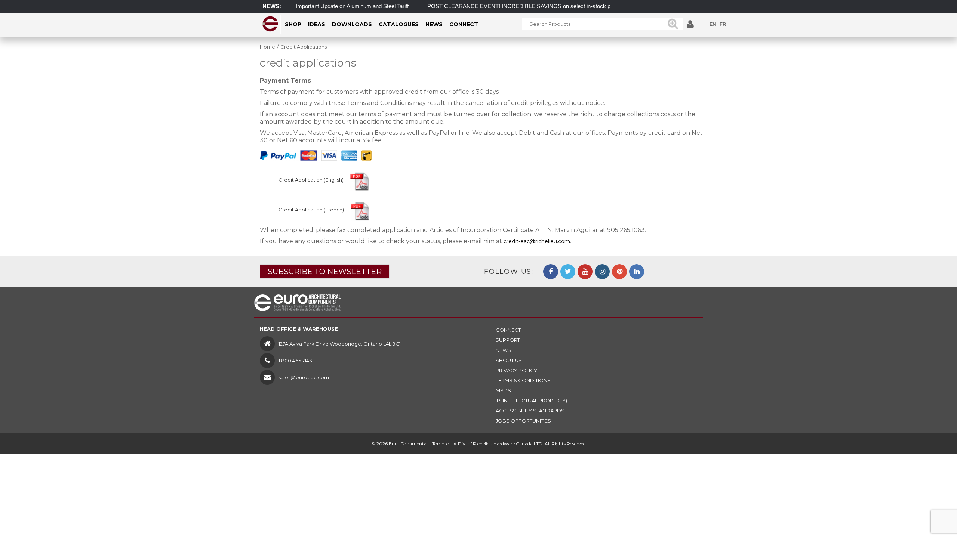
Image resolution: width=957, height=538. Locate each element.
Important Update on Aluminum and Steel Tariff (342, 6)
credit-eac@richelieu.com (537, 241)
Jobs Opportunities (523, 421)
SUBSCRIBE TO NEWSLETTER (325, 271)
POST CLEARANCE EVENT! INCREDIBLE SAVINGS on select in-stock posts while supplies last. (537, 6)
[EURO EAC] (270, 24)
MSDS (503, 390)
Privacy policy (516, 370)
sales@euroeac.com (304, 377)
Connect (508, 330)
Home (267, 47)
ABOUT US (509, 360)
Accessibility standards (530, 411)
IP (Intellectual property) (531, 401)
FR (723, 24)
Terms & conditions (523, 380)
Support (508, 340)
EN (713, 24)
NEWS (503, 350)
